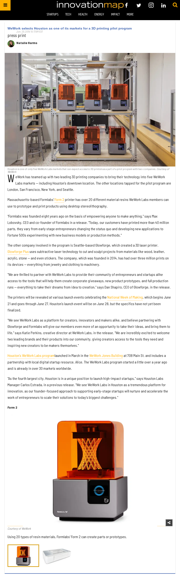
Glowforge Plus (18, 251)
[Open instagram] (151, 5)
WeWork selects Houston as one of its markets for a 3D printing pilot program (70, 28)
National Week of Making (125, 297)
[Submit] (175, 5)
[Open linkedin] (163, 5)
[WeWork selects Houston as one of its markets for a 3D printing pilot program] (90, 109)
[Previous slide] (15, 470)
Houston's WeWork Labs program (31, 355)
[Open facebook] (126, 5)
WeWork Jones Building (106, 355)
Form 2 (59, 199)
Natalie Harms (26, 42)
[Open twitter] (138, 5)
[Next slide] (164, 470)
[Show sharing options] (168, 522)
